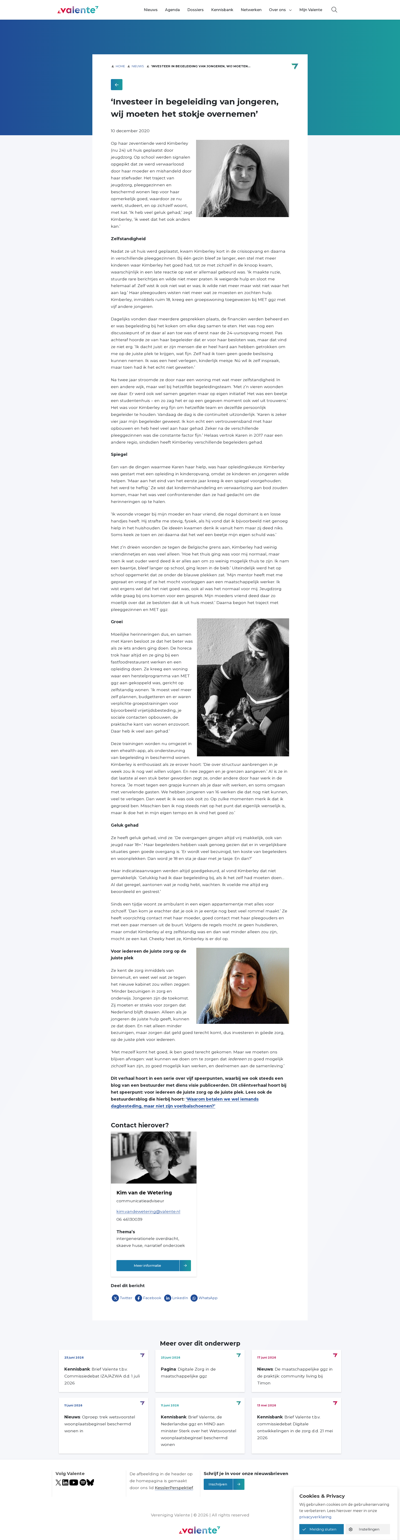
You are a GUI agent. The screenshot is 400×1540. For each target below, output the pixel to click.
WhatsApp (208, 1298)
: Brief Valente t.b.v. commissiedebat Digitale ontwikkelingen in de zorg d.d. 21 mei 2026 (295, 1427)
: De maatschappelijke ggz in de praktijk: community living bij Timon (295, 1376)
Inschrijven (218, 1484)
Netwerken (251, 10)
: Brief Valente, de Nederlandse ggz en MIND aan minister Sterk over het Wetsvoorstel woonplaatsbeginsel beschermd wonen (198, 1430)
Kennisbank (222, 10)
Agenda (172, 10)
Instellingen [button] (369, 1529)
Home (120, 66)
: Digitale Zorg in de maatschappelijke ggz (188, 1372)
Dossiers (195, 10)
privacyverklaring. (315, 1517)
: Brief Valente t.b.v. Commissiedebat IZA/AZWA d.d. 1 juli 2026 (102, 1376)
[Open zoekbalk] (334, 10)
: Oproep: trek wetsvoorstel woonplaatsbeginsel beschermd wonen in (99, 1423)
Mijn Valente (310, 10)
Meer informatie (162, 1265)
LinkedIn (180, 1298)
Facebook (152, 1298)
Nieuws (151, 10)
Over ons (277, 10)
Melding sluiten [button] (322, 1529)
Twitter (126, 1298)
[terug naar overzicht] (116, 84)
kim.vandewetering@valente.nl (148, 1211)
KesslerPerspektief (174, 1487)
